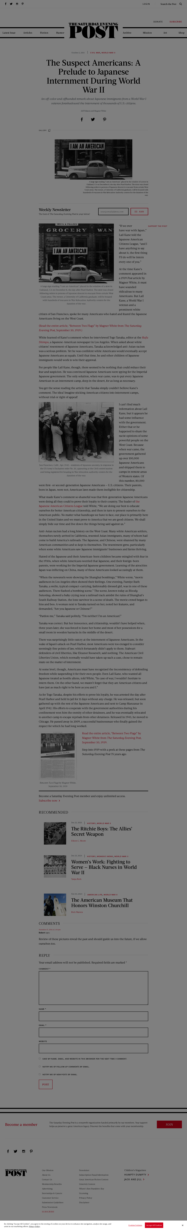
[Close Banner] (182, 1225)
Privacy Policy (34, 1226)
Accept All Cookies (154, 1225)
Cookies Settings (135, 1225)
